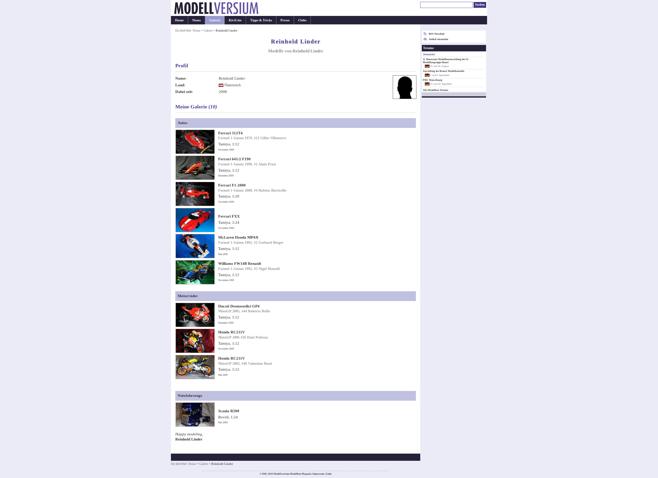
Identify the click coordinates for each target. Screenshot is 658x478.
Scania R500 (228, 411)
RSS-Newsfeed (436, 33)
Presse (285, 20)
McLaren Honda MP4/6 (238, 237)
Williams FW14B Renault (239, 263)
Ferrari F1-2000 (232, 185)
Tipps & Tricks (261, 20)
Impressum (318, 474)
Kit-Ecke (235, 20)
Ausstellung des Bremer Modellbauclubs (443, 71)
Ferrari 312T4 (230, 133)
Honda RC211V (231, 332)
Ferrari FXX (229, 216)
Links (329, 474)
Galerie (214, 20)
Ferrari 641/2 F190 (234, 159)
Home (179, 20)
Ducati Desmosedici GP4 (239, 306)
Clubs (302, 20)
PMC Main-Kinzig (432, 80)
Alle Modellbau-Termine (435, 90)
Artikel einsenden (438, 39)
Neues (196, 20)
